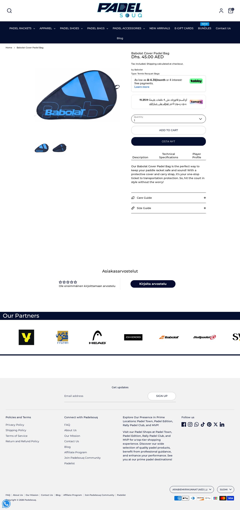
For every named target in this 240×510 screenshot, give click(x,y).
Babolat (138, 70)
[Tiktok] (203, 424)
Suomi (224, 489)
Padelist (69, 463)
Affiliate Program (75, 452)
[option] (77, 96)
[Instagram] (190, 424)
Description (140, 157)
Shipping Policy (16, 430)
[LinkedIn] (222, 424)
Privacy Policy (15, 424)
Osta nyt (168, 141)
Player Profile (196, 155)
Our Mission (72, 436)
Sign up (161, 396)
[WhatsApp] (196, 424)
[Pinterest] (209, 424)
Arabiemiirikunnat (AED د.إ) (189, 489)
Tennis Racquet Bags (148, 73)
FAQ (67, 424)
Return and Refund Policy (22, 441)
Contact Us (71, 441)
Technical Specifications (168, 155)
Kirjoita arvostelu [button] (152, 284)
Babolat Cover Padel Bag (30, 47)
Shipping (152, 63)
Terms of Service (16, 436)
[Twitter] (215, 424)
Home (9, 47)
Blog (67, 447)
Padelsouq (30, 500)
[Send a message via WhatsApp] (6, 503)
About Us (70, 430)
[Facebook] (184, 424)
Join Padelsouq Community (82, 457)
